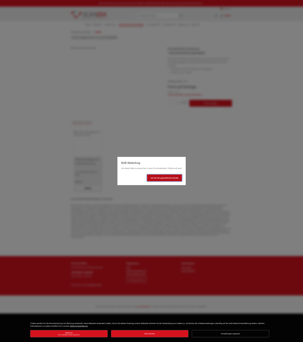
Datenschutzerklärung (79, 326)
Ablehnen (69, 334)
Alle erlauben (149, 334)
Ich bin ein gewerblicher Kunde (164, 178)
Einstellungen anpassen (230, 334)
